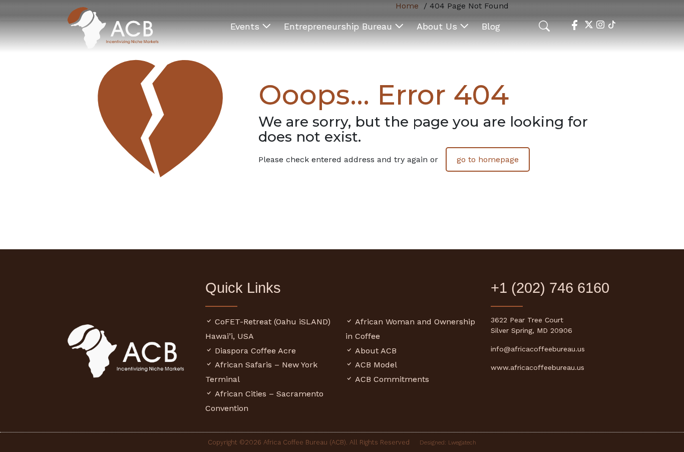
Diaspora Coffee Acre (255, 350)
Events (244, 26)
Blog (491, 26)
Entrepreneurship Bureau (338, 26)
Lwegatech (462, 442)
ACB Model (376, 364)
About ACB (376, 350)
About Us (437, 26)
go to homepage (488, 159)
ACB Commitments (392, 379)
